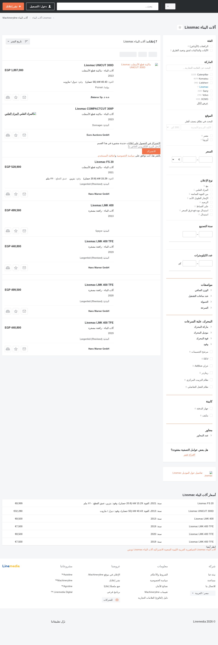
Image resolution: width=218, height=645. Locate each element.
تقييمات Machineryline (156, 592)
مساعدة (211, 580)
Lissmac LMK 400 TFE (99, 241)
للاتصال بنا (210, 586)
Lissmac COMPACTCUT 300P (94, 108)
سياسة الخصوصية (126, 155)
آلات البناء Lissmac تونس (140, 549)
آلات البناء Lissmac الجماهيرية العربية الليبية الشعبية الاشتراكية (184, 549)
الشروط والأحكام (159, 574)
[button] (16, 97)
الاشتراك (151, 151)
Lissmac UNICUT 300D (99, 65)
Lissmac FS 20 (104, 161)
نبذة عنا (211, 574)
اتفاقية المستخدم (106, 155)
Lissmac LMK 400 (102, 205)
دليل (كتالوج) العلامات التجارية (153, 597)
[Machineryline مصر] (197, 6)
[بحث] (155, 6)
